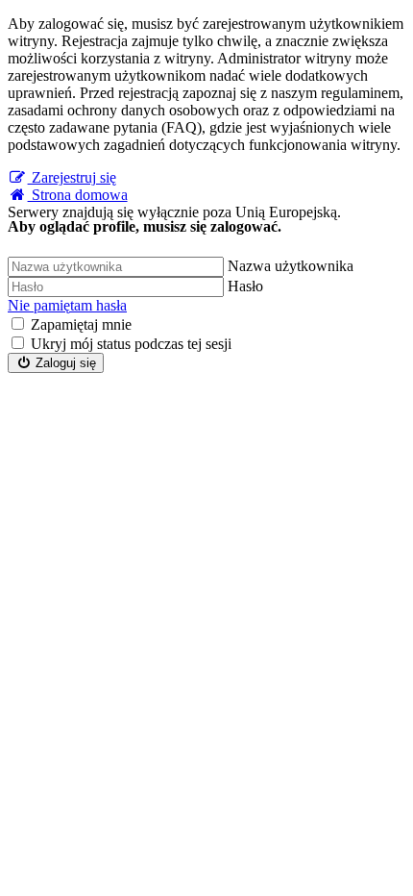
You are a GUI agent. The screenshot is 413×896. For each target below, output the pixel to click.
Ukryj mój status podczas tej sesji (131, 344)
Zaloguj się (64, 363)
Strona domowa (78, 195)
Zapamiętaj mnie (81, 324)
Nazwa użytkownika (290, 266)
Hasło (245, 286)
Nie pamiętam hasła (67, 305)
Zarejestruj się (72, 177)
